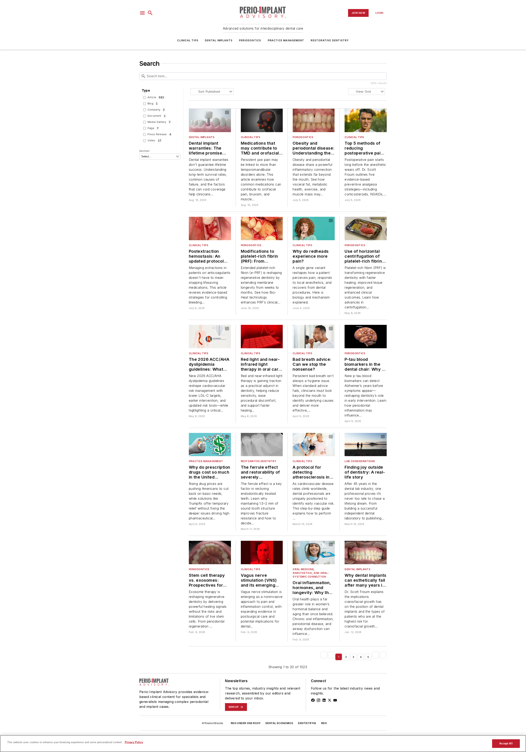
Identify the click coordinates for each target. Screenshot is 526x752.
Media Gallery (159, 122)
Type (146, 90)
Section (144, 150)
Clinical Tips (187, 40)
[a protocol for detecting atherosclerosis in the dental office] (314, 444)
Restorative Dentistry (330, 40)
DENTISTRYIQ (307, 723)
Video (154, 140)
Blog (153, 103)
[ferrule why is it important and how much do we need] (262, 444)
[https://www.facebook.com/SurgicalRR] (313, 700)
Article (156, 97)
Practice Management (286, 40)
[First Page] (324, 655)
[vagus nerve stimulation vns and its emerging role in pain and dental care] (262, 552)
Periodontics (250, 40)
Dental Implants (218, 40)
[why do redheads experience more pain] (314, 228)
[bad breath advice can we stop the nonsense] (314, 336)
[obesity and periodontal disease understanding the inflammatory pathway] (314, 120)
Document (157, 116)
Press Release (159, 134)
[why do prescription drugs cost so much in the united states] (210, 444)
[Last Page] (383, 655)
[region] (263, 743)
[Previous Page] (331, 655)
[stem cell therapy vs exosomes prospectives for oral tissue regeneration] (210, 552)
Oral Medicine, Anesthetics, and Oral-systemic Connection (311, 573)
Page (153, 128)
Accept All (505, 743)
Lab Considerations (360, 461)
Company (156, 109)
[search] (150, 13)
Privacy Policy (134, 742)
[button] (142, 13)
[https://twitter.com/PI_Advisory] (330, 700)
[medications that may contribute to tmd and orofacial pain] (262, 120)
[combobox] (159, 156)
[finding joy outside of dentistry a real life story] (366, 444)
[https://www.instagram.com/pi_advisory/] (318, 700)
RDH (324, 723)
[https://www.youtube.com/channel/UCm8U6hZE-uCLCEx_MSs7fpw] (335, 700)
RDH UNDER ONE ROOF (246, 723)
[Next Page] (375, 655)
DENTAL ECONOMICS (279, 723)
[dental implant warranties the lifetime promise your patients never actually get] (210, 120)
